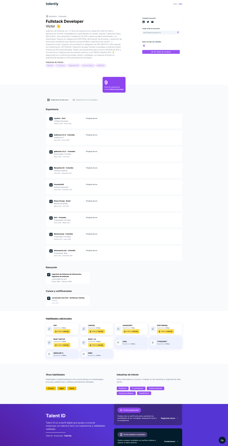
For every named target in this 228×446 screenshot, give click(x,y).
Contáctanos (169, 441)
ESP (180, 4)
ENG (175, 4)
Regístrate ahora (168, 418)
